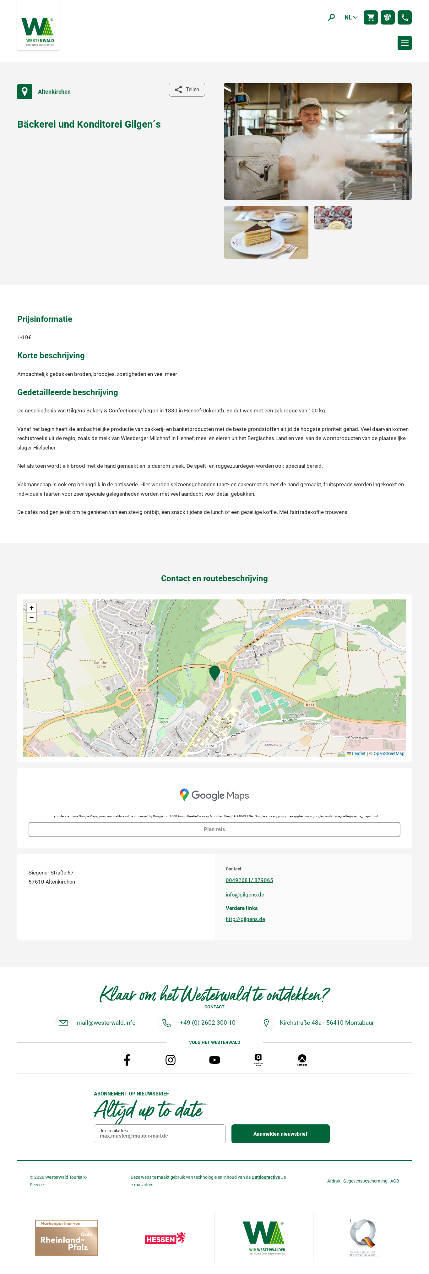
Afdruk (333, 1180)
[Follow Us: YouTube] (214, 1059)
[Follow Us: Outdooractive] (258, 1059)
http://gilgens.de (245, 919)
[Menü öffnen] (405, 43)
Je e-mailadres (114, 1130)
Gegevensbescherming (365, 1180)
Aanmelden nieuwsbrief (280, 1134)
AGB (394, 1180)
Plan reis (214, 829)
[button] (214, 673)
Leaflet (358, 753)
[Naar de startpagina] (38, 31)
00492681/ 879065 (249, 880)
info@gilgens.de (245, 894)
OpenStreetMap (389, 753)
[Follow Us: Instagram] (170, 1059)
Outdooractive (266, 1177)
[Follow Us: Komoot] (302, 1059)
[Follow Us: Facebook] (126, 1059)
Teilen (192, 89)
